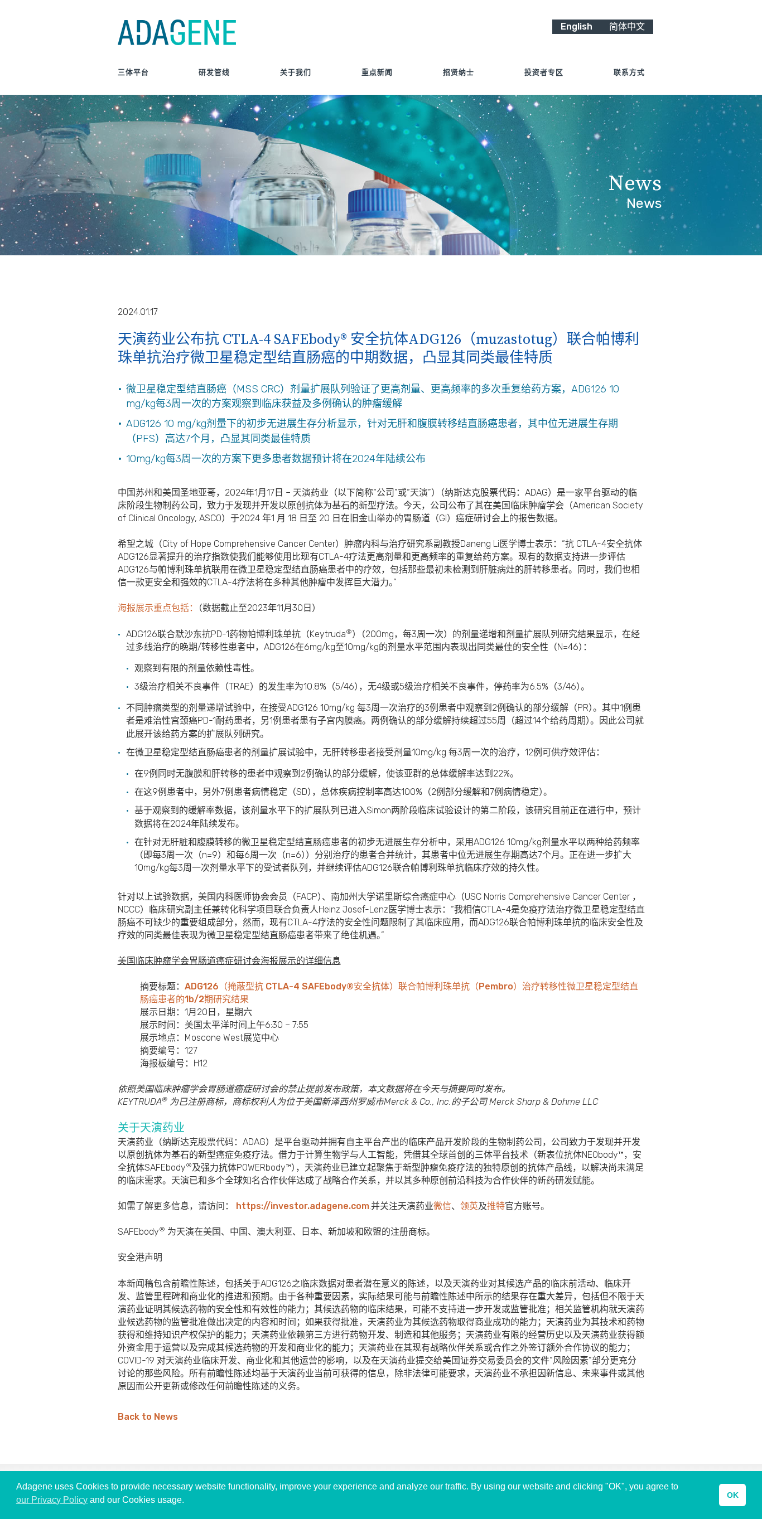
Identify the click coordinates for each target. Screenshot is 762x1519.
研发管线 (214, 72)
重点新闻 (377, 72)
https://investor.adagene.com (302, 1206)
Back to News (148, 1416)
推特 (496, 1206)
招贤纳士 (458, 72)
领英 (469, 1206)
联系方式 (629, 72)
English (576, 26)
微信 (442, 1206)
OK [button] (733, 1495)
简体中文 (627, 26)
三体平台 (133, 72)
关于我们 (295, 72)
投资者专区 (543, 72)
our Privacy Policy (52, 1500)
